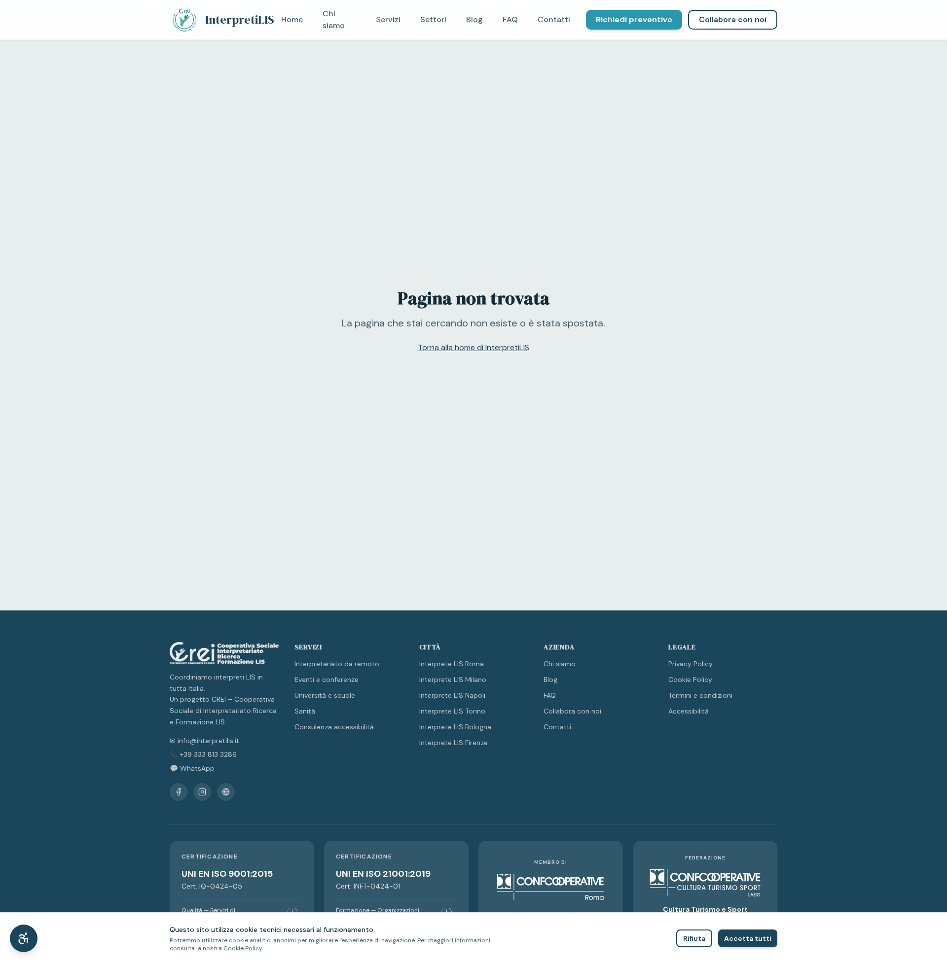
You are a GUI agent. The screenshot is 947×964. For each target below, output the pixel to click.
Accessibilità (688, 711)
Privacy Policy (690, 663)
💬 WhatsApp (192, 768)
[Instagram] (202, 792)
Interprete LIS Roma (451, 663)
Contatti (554, 19)
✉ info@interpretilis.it (204, 740)
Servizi (388, 19)
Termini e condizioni (700, 695)
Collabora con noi (732, 19)
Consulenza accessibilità (334, 726)
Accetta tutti (747, 938)
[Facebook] (178, 792)
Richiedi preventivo (634, 19)
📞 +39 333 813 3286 (203, 754)
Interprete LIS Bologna (455, 726)
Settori (433, 19)
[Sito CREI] (226, 792)
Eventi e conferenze (326, 679)
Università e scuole (324, 695)
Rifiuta (694, 938)
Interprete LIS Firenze (453, 742)
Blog (474, 19)
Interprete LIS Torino (452, 711)
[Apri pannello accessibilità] (23, 938)
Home (292, 19)
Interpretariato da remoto (336, 663)
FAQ (510, 19)
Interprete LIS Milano (452, 679)
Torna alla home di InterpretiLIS (473, 347)
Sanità (304, 711)
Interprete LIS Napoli (452, 695)
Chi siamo (334, 19)
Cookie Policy (690, 679)
